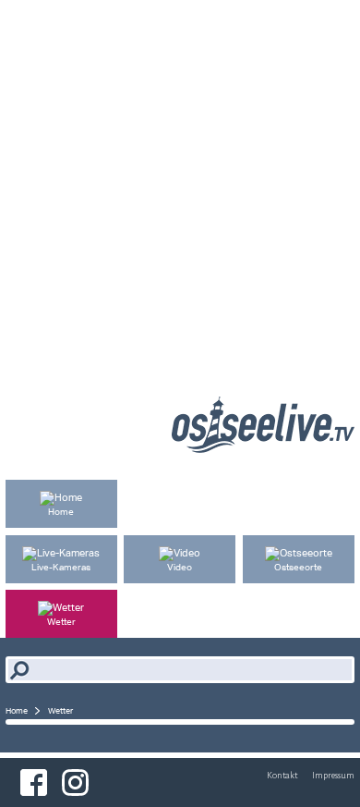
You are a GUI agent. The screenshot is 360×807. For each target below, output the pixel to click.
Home (17, 710)
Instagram (75, 782)
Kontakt (282, 775)
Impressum (333, 775)
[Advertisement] (180, 180)
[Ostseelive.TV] (263, 448)
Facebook (33, 782)
